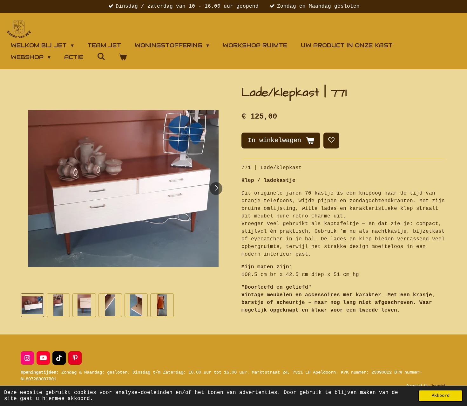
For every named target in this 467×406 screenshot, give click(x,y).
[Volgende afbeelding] (216, 188)
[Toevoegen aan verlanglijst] (331, 140)
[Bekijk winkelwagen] (122, 57)
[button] (32, 305)
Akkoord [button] (441, 395)
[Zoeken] (100, 56)
